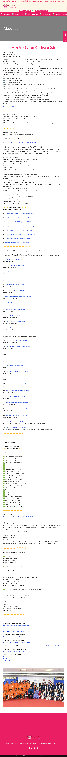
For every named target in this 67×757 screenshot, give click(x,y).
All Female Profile (33, 14)
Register (45, 10)
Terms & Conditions (46, 743)
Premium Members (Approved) (22, 743)
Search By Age (47, 14)
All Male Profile (19, 14)
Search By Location (61, 14)
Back (28, 10)
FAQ (39, 743)
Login (38, 10)
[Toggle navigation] (63, 6)
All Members (6, 14)
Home (22, 10)
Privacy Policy (57, 743)
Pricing (34, 743)
